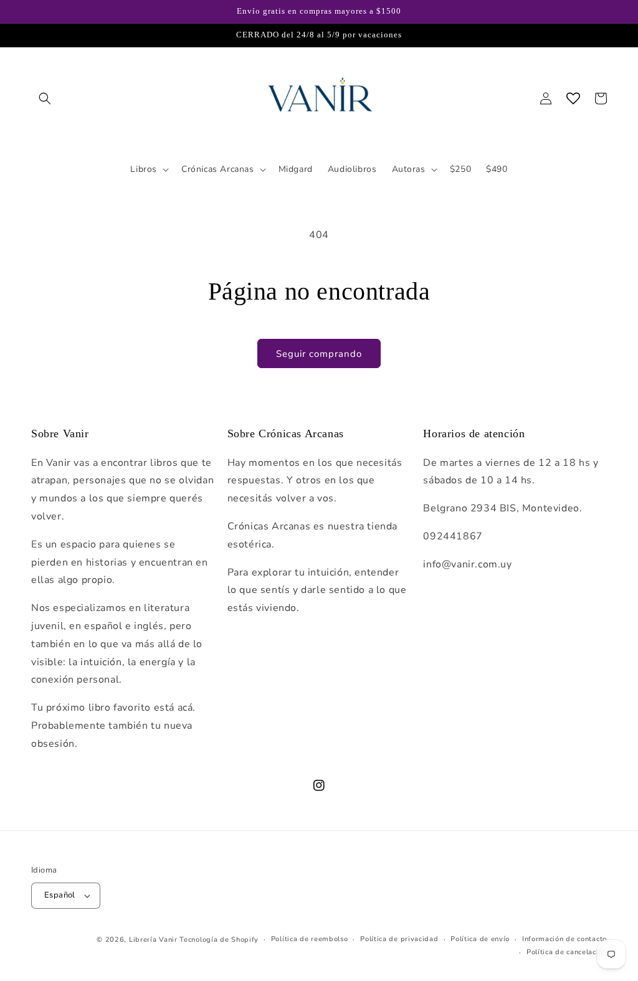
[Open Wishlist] (573, 98)
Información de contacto (564, 939)
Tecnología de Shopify (219, 939)
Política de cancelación (566, 952)
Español (59, 895)
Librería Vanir (153, 939)
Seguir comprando (319, 354)
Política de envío (480, 939)
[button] (45, 98)
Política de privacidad (399, 939)
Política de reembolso (309, 939)
